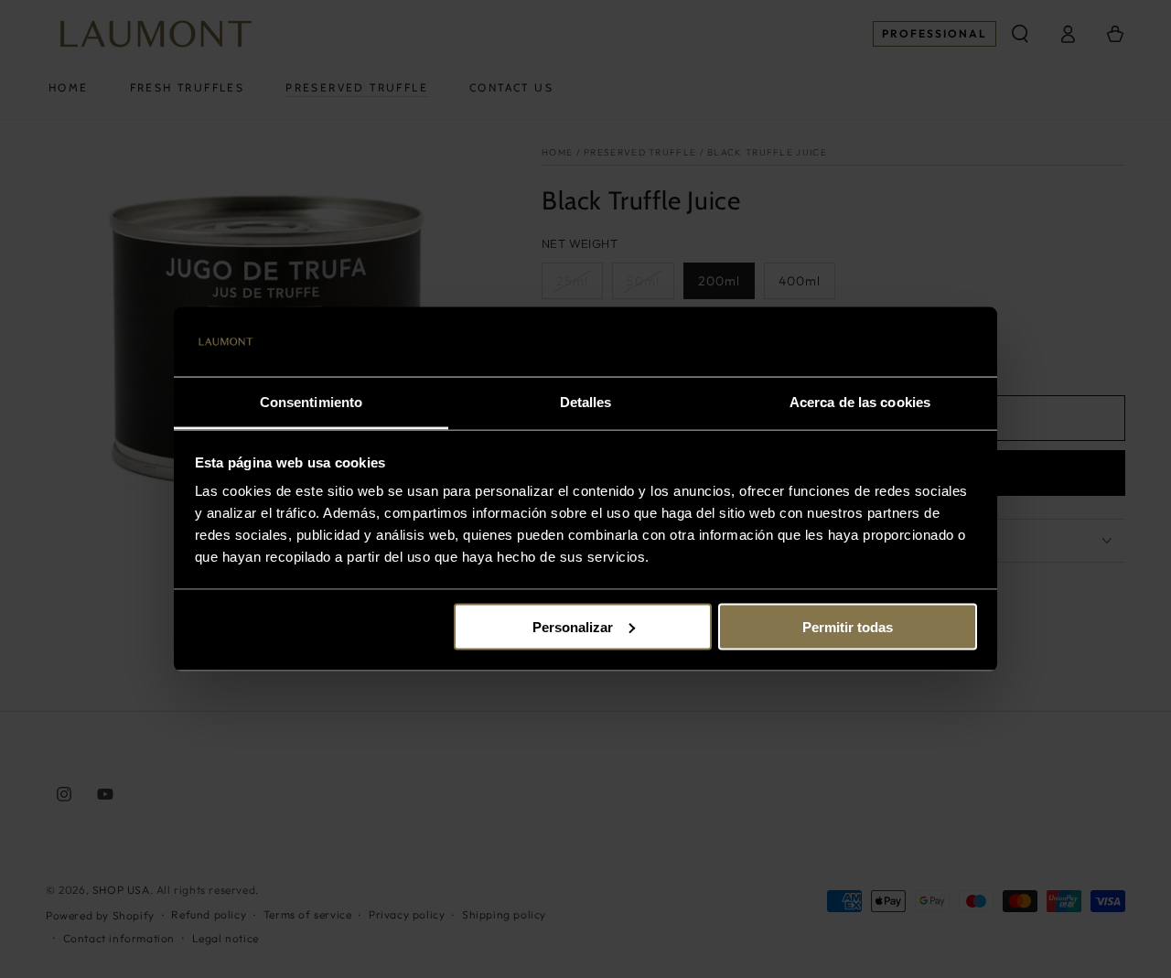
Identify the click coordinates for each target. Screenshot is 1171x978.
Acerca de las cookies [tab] (860, 402)
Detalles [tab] (586, 402)
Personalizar (572, 626)
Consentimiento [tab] (311, 402)
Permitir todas (847, 626)
